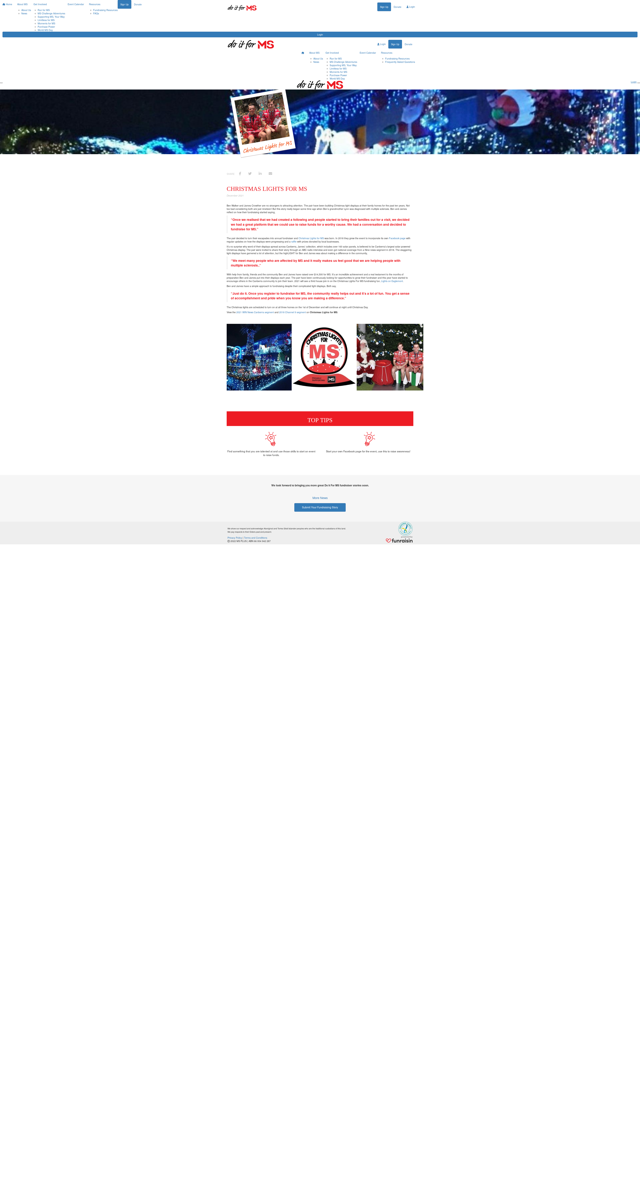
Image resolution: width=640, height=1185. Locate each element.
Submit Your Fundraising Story (320, 507)
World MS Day (45, 30)
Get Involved (332, 52)
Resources (386, 52)
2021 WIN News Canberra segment (255, 312)
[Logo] (242, 7)
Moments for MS (46, 23)
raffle (293, 241)
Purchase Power (46, 26)
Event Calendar (368, 52)
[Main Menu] (1, 82)
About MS (314, 52)
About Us (318, 58)
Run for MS (336, 58)
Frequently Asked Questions (400, 62)
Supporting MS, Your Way (51, 16)
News (316, 62)
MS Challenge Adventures (343, 62)
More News (320, 498)
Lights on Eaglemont (392, 281)
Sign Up (384, 6)
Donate (397, 6)
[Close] (638, 82)
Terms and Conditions (255, 537)
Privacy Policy (235, 537)
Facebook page (397, 238)
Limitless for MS (46, 20)
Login (320, 34)
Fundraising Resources (397, 58)
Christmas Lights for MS (311, 238)
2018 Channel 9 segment (292, 312)
